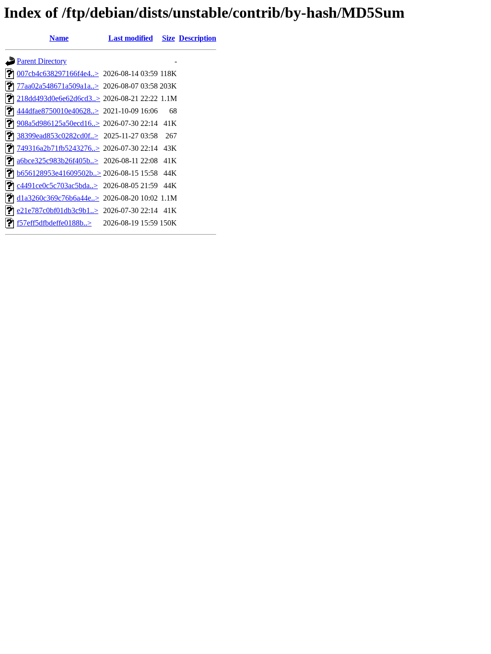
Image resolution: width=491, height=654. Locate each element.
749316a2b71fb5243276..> (58, 148)
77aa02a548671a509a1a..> (58, 86)
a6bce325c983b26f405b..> (57, 161)
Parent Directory (42, 61)
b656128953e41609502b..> (59, 173)
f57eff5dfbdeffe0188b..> (54, 223)
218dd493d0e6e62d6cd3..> (58, 98)
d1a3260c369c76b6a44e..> (58, 198)
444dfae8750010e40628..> (58, 111)
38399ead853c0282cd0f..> (57, 136)
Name (59, 38)
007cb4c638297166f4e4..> (58, 73)
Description (197, 38)
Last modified (130, 38)
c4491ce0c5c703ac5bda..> (57, 185)
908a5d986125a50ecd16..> (58, 123)
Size (168, 38)
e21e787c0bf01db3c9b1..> (57, 210)
